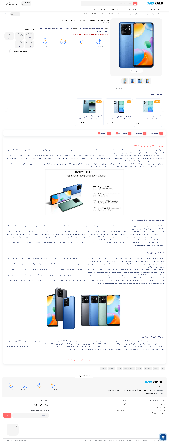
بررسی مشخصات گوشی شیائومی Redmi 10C (148, 146)
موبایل (153, 9)
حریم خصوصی (123, 407)
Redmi (67, 28)
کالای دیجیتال (155, 14)
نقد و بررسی (154, 133)
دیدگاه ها (103, 133)
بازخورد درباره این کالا (118, 88)
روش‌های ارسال (161, 407)
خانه (163, 14)
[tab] (156, 133)
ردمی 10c (105, 31)
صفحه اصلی (161, 9)
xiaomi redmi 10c (48, 28)
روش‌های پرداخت (160, 410)
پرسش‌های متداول (122, 410)
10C (71, 28)
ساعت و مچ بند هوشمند (132, 9)
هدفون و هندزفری (116, 9)
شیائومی (129, 14)
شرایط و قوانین (161, 416)
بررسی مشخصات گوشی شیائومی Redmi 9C (80, 360)
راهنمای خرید (161, 404)
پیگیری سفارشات (122, 404)
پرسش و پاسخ (122, 133)
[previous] (163, 109)
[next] (6, 109)
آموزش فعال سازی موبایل (101, 9)
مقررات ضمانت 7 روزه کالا (158, 413)
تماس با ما (88, 9)
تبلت (145, 9)
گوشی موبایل (138, 14)
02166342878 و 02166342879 (147, 390)
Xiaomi (56, 28)
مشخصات (139, 133)
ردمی (41, 28)
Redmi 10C (61, 28)
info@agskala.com (150, 394)
